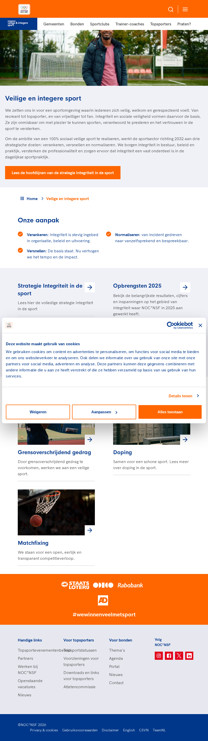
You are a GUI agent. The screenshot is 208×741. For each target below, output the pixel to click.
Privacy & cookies (44, 730)
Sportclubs (99, 23)
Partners (25, 658)
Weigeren (38, 412)
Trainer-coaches (129, 23)
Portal (114, 666)
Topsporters (160, 23)
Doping (122, 452)
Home (32, 198)
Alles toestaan (170, 412)
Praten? (184, 23)
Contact (116, 682)
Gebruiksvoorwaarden (80, 730)
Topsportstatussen (80, 650)
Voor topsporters (78, 640)
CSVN (144, 730)
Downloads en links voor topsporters (81, 675)
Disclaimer (110, 730)
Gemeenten (53, 23)
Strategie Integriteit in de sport (50, 290)
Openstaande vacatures (30, 683)
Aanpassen (101, 412)
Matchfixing (33, 543)
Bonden (77, 23)
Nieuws (24, 694)
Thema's (117, 650)
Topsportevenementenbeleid (35, 650)
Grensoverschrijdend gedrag (54, 452)
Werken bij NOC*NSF (28, 669)
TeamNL (159, 730)
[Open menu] (184, 9)
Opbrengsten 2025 (137, 286)
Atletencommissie (79, 686)
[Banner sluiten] (200, 325)
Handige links (30, 640)
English (129, 730)
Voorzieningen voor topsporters (81, 661)
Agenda (116, 658)
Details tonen (180, 395)
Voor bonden (120, 640)
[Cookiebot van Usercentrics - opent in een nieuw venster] (170, 325)
